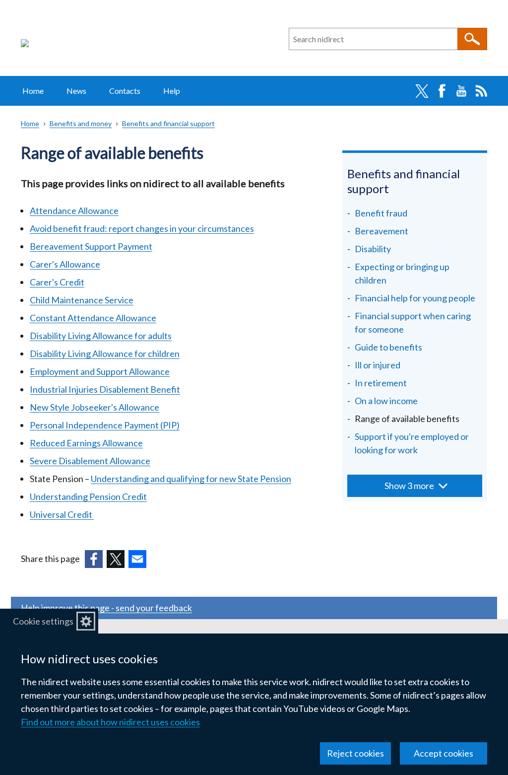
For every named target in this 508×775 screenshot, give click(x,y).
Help (171, 90)
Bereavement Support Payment (91, 246)
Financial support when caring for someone (413, 322)
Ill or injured (377, 364)
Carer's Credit (57, 282)
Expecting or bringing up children (402, 273)
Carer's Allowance (65, 264)
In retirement (381, 382)
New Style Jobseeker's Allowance (94, 407)
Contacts (124, 90)
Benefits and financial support (168, 123)
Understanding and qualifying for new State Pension (191, 478)
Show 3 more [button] (409, 485)
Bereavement (381, 230)
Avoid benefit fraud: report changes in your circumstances (142, 228)
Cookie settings (43, 621)
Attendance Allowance (74, 210)
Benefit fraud (381, 213)
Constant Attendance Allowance (93, 317)
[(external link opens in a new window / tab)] (94, 559)
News (76, 90)
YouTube (461, 91)
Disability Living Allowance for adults (101, 335)
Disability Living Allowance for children (105, 353)
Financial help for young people (415, 297)
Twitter (422, 91)
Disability (373, 248)
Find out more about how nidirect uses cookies (110, 721)
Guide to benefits (388, 347)
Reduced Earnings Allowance (86, 442)
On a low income (386, 400)
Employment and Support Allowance (100, 371)
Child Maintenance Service (81, 299)
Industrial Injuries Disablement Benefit (105, 389)
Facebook (441, 91)
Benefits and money (81, 123)
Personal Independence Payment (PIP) (105, 425)
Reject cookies (355, 753)
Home (33, 90)
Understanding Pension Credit (88, 496)
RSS (481, 91)
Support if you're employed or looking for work (412, 443)
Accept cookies (443, 753)
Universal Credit (62, 514)
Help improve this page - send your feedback (106, 607)
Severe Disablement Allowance (90, 460)
